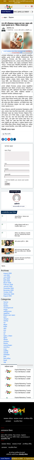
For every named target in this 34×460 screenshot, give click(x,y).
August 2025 (7, 296)
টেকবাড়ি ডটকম (23, 454)
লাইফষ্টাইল (6, 355)
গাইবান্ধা (5, 321)
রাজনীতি (5, 351)
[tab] (25, 365)
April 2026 (6, 281)
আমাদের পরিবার (8, 418)
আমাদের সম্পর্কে (18, 418)
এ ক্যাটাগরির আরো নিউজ (9, 212)
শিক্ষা (4, 357)
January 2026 (7, 286)
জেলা (4, 328)
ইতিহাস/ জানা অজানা (9, 315)
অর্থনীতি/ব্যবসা (7, 311)
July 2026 (6, 275)
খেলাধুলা (5, 319)
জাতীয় (5, 326)
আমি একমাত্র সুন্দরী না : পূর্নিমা (21, 241)
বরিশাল (5, 340)
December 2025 (8, 288)
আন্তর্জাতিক (6, 313)
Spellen (5, 306)
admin (17, 203)
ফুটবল (5, 338)
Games (5, 302)
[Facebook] (3, 139)
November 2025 (8, 290)
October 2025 (7, 292)
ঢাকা (4, 330)
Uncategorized (8, 308)
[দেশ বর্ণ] (17, 411)
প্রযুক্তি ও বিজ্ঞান (7, 336)
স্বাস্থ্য (4, 362)
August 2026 (7, 273)
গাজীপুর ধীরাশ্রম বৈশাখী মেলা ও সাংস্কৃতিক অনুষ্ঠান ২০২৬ (22, 225)
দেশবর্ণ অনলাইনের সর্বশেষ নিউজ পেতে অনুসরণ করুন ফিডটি (17, 52)
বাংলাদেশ (6, 341)
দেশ (4, 332)
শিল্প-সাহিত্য (6, 358)
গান (4, 323)
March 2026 (7, 283)
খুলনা (5, 317)
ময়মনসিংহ (6, 347)
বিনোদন (11, 18)
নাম (6, 163)
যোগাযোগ (8, 421)
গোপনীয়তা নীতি (28, 418)
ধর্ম (4, 334)
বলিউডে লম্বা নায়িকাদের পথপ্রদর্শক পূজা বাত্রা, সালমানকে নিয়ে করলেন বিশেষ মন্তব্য (22, 234)
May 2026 (6, 279)
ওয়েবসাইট (7, 174)
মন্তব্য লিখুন (8, 150)
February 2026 (8, 285)
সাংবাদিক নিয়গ (18, 421)
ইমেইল (6, 169)
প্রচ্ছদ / (5, 18)
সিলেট (5, 360)
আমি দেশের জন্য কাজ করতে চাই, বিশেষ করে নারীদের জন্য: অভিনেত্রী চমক (23, 251)
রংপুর (5, 349)
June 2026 (6, 277)
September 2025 (8, 294)
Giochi (5, 304)
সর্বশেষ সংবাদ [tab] (9, 367)
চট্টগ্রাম (5, 325)
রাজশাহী (5, 353)
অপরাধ (5, 309)
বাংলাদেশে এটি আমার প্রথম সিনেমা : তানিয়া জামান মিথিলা (23, 258)
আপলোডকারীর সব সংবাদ (19, 206)
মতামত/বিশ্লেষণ (7, 345)
